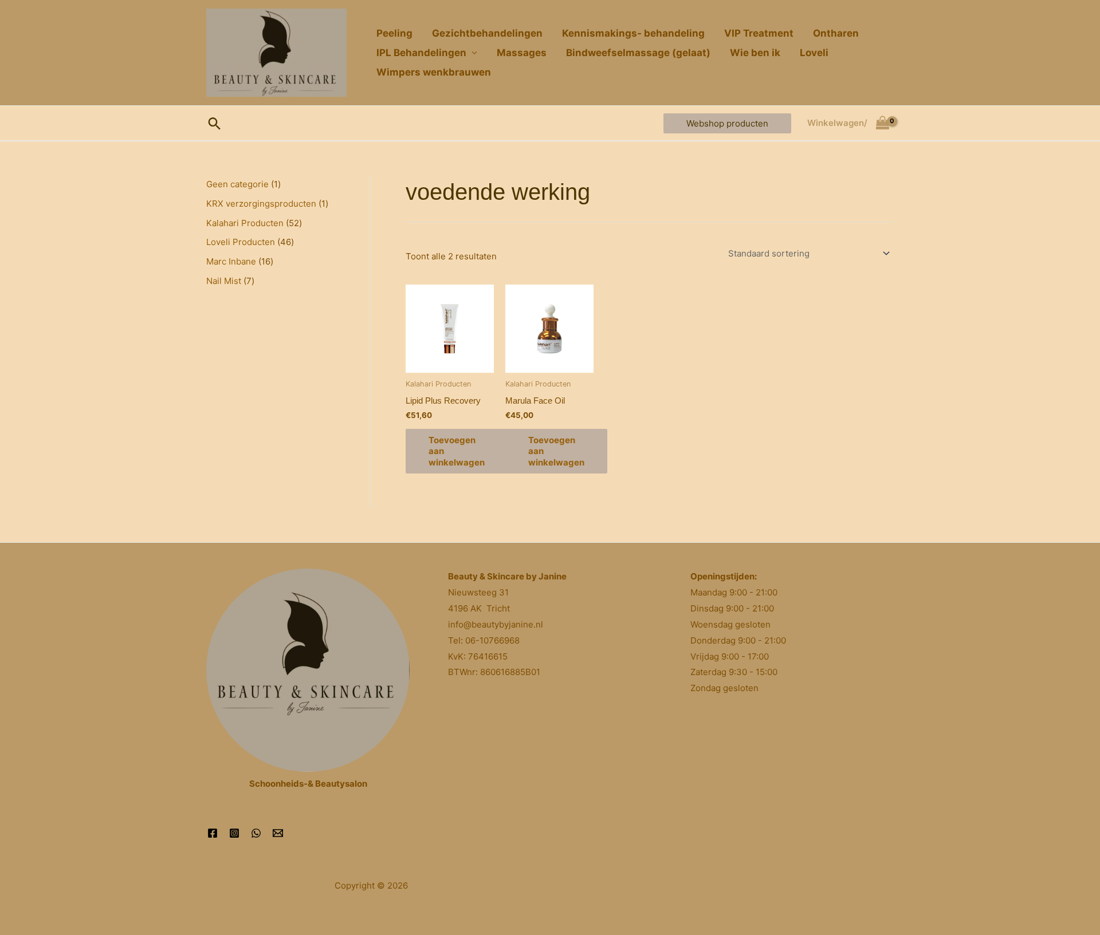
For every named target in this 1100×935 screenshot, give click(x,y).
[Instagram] (234, 833)
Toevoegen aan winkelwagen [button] (457, 451)
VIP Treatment (758, 33)
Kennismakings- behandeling (633, 33)
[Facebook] (212, 833)
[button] (214, 123)
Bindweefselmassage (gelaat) (638, 52)
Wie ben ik (755, 52)
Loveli (814, 52)
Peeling (394, 33)
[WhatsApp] (256, 833)
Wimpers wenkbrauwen (433, 72)
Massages (522, 52)
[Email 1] (278, 833)
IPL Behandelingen (421, 52)
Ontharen (836, 33)
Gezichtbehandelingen (487, 33)
